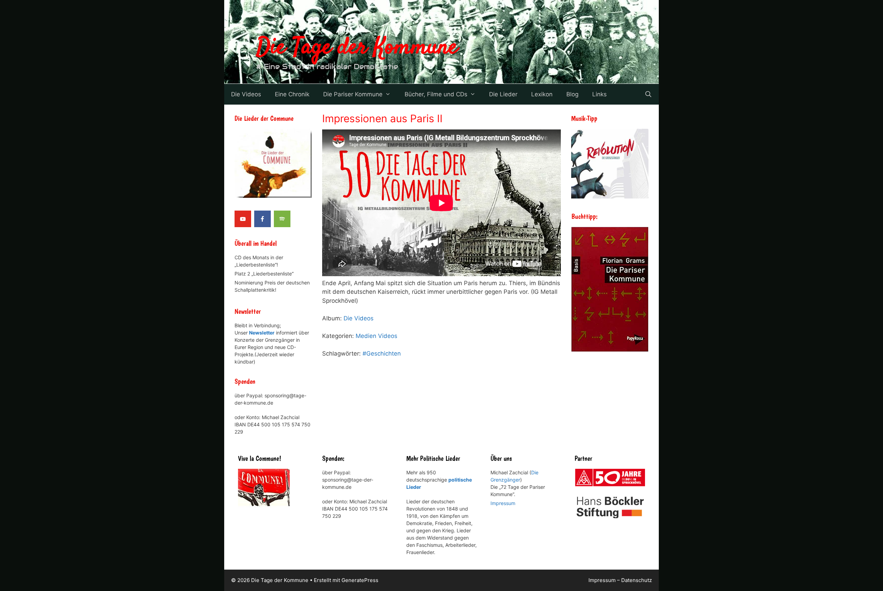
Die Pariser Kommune (353, 94)
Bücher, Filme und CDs (436, 94)
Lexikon (542, 94)
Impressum (502, 503)
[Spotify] (282, 219)
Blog (572, 94)
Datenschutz (636, 580)
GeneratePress (359, 580)
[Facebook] (262, 219)
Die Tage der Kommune (357, 47)
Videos (387, 335)
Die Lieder (503, 94)
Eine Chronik (292, 94)
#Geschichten (382, 353)
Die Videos (246, 94)
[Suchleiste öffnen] (648, 94)
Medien (366, 335)
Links (599, 94)
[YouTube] (243, 219)
